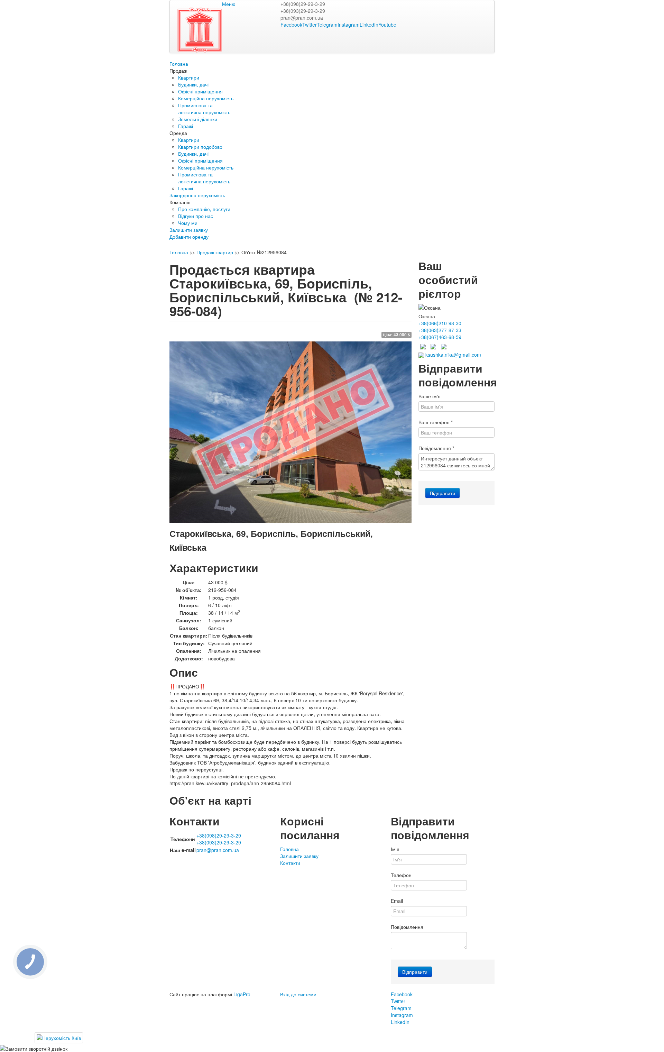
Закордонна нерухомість (197, 195)
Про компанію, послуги (204, 208)
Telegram (327, 24)
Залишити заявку (188, 229)
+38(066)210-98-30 (439, 323)
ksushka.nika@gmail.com (452, 354)
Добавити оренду (189, 236)
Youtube (387, 24)
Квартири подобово (200, 146)
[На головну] (228, 29)
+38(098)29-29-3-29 (302, 3)
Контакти (290, 862)
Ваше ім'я (429, 396)
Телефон (401, 874)
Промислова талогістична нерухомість (204, 109)
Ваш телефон (435, 422)
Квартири (188, 77)
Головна (178, 63)
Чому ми (187, 222)
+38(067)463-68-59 (439, 336)
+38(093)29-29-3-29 (302, 10)
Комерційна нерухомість (205, 98)
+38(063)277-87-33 (439, 330)
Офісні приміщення (200, 91)
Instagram (349, 24)
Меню (229, 3)
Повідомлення (436, 448)
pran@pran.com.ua (301, 17)
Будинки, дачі (193, 84)
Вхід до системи (298, 994)
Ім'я (395, 848)
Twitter (309, 24)
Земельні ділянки (197, 119)
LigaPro (241, 994)
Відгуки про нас (195, 215)
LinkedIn (369, 24)
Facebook (291, 24)
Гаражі (185, 125)
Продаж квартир (214, 252)
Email (397, 900)
